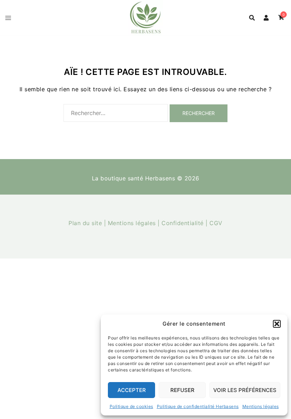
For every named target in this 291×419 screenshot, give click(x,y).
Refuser (182, 390)
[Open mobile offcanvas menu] (8, 17)
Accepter (131, 390)
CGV (216, 223)
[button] (276, 323)
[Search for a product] (252, 18)
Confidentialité (182, 223)
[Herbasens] (145, 17)
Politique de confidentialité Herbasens (198, 406)
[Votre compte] (266, 18)
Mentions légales (260, 406)
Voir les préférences (244, 390)
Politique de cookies (131, 406)
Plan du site (85, 223)
